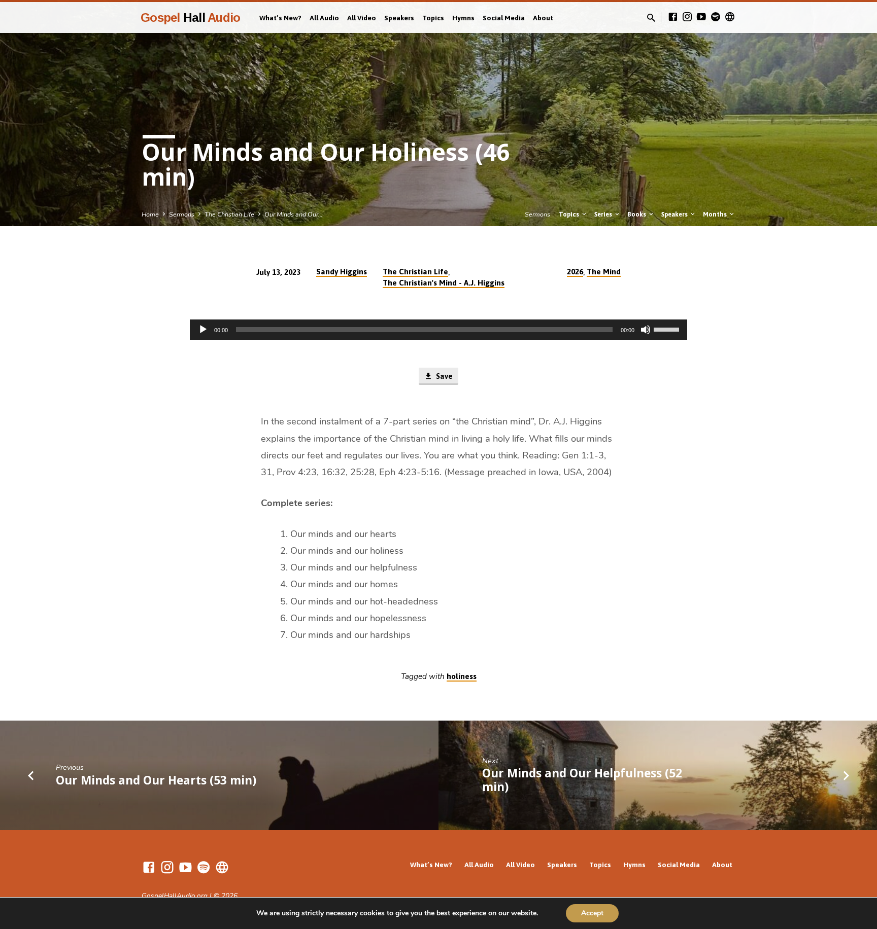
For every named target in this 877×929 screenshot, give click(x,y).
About (543, 18)
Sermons (181, 214)
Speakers (399, 18)
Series (604, 214)
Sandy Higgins (341, 271)
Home (150, 214)
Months (715, 214)
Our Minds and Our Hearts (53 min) (156, 780)
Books (637, 214)
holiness (462, 676)
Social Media (504, 18)
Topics (433, 18)
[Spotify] (715, 17)
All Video (361, 18)
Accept (592, 913)
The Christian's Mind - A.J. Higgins (443, 282)
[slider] (668, 328)
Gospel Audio (190, 17)
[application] (438, 329)
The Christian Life (229, 214)
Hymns (463, 18)
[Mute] (645, 330)
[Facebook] (673, 17)
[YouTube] (701, 17)
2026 (575, 271)
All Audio (324, 18)
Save (443, 376)
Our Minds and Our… (293, 214)
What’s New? (280, 18)
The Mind (604, 271)
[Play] (203, 330)
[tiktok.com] (729, 17)
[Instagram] (687, 17)
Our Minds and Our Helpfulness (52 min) (582, 780)
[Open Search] (651, 18)
